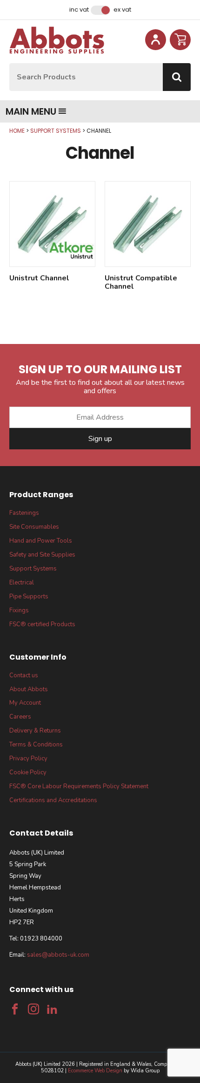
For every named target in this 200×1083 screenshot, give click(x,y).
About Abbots (28, 689)
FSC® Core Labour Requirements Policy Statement (78, 786)
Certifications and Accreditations (53, 800)
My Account (25, 703)
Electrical (21, 582)
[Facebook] (14, 1009)
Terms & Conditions (36, 744)
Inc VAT (79, 10)
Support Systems (55, 131)
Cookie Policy (28, 772)
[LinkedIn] (52, 1009)
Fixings (19, 610)
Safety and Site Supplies (42, 555)
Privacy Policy (28, 758)
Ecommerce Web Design (95, 1070)
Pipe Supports (28, 596)
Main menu (31, 111)
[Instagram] (33, 1009)
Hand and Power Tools (40, 541)
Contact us (23, 675)
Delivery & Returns (35, 730)
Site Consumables (34, 527)
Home (17, 131)
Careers (20, 717)
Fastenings (24, 513)
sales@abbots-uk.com (58, 955)
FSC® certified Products (42, 624)
